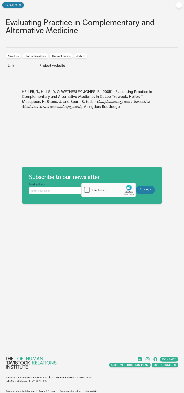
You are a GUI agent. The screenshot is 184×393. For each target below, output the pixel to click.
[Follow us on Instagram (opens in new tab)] (147, 359)
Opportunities (165, 365)
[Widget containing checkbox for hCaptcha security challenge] (108, 190)
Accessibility (92, 391)
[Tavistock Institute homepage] (31, 363)
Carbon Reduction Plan (129, 365)
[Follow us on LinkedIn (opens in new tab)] (140, 359)
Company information (70, 391)
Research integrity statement (20, 391)
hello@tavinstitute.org (16, 381)
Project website (52, 65)
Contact (169, 359)
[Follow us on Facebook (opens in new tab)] (155, 359)
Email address (38, 184)
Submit (145, 190)
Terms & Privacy (47, 391)
